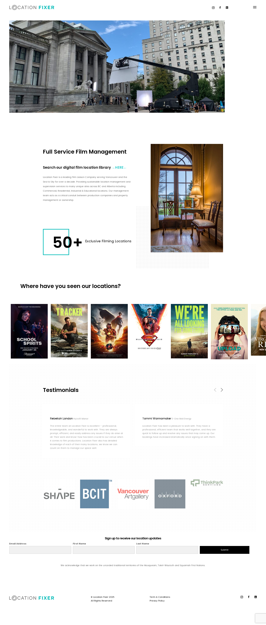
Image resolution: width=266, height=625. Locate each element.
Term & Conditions (160, 597)
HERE (119, 167)
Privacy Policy (157, 601)
